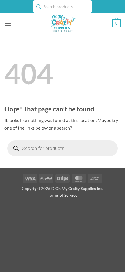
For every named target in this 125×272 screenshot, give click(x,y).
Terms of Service (62, 195)
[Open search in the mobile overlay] (62, 148)
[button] (7, 23)
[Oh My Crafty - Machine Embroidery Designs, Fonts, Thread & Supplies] (62, 23)
